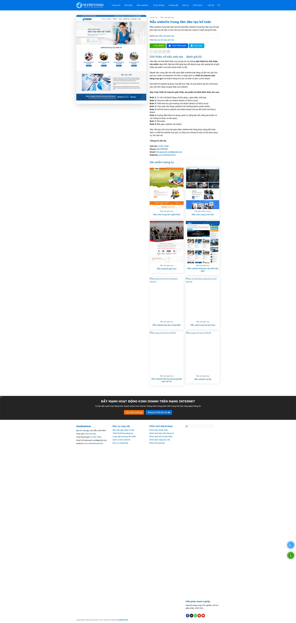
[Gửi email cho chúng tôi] (191, 615)
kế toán (171, 40)
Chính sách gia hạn (157, 443)
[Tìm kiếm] (219, 5)
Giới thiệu (128, 5)
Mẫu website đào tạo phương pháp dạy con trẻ (166, 380)
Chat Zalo (198, 45)
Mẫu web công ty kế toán (203, 214)
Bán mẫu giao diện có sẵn (123, 430)
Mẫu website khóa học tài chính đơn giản (202, 269)
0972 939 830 (90, 434)
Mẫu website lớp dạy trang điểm (167, 325)
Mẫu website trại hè (202, 379)
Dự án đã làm (159, 5)
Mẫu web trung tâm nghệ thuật (166, 214)
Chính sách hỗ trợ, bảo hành (160, 436)
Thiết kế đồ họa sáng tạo (123, 433)
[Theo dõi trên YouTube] (203, 615)
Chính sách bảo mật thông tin (161, 433)
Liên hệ (211, 5)
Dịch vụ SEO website (121, 440)
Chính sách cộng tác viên (159, 440)
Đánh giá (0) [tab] (194, 56)
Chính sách (197, 5)
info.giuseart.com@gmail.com (169, 152)
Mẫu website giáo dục (166, 269)
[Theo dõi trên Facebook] (187, 615)
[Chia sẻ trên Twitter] (156, 52)
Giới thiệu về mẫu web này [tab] (166, 56)
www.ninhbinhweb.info (93, 443)
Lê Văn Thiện (163, 146)
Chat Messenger (179, 45)
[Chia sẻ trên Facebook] (152, 52)
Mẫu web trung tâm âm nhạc (202, 325)
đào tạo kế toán (160, 40)
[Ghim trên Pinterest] (164, 52)
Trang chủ (116, 5)
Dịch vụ (185, 5)
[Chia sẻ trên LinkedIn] (168, 52)
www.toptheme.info (167, 155)
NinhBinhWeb (122, 620)
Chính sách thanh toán (158, 430)
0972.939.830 (162, 149)
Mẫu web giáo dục (167, 17)
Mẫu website (142, 5)
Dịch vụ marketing (120, 443)
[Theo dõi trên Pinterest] (199, 615)
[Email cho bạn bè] (160, 52)
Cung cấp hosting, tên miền (124, 436)
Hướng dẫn (173, 5)
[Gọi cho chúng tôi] (195, 615)
